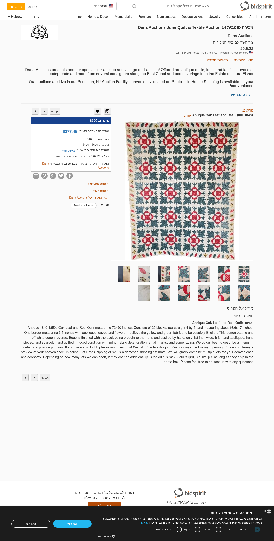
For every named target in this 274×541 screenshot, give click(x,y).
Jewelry (214, 16)
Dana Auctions (240, 35)
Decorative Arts (192, 16)
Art (251, 16)
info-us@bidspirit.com (182, 502)
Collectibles (234, 16)
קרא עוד (144, 522)
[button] (180, 536)
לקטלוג (55, 111)
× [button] (265, 511)
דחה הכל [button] (31, 523)
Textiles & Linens (84, 205)
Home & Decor (98, 16)
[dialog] (137, 523)
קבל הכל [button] (72, 523)
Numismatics (166, 16)
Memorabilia (123, 16)
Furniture (144, 16)
